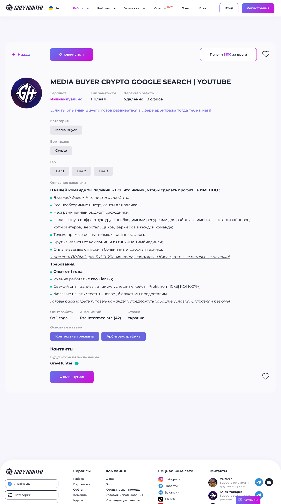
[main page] (24, 8)
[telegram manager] (259, 486)
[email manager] (270, 486)
